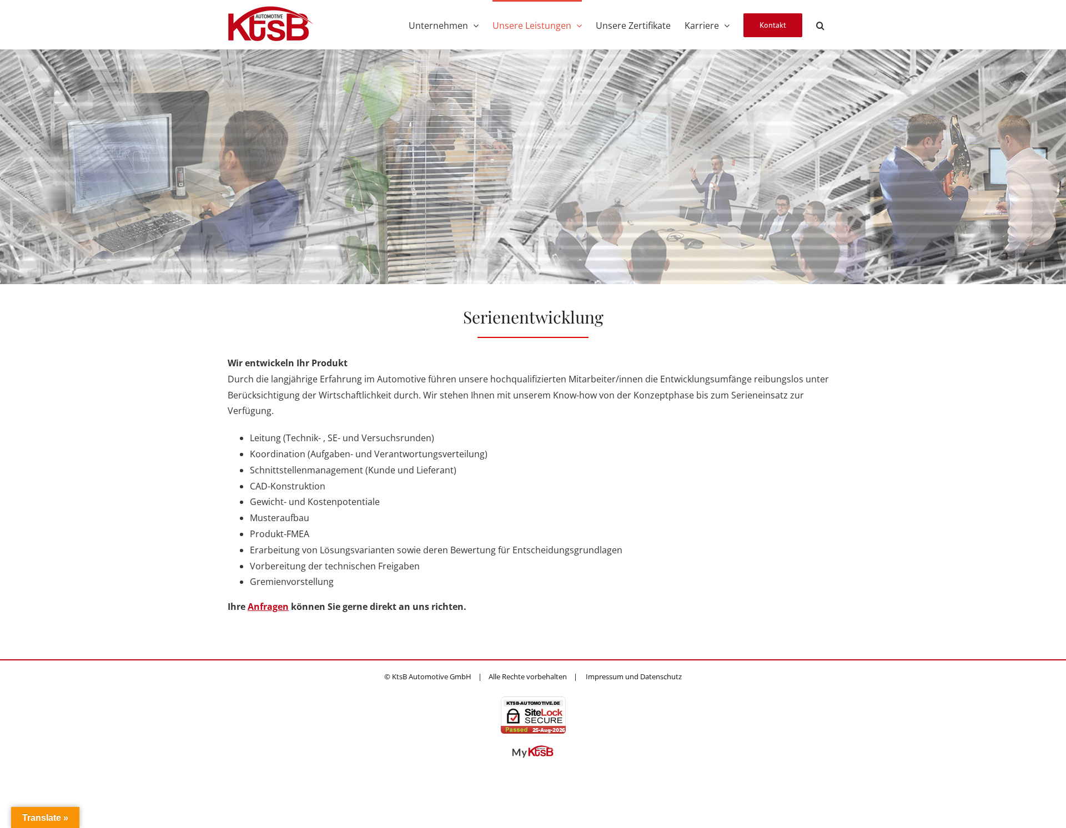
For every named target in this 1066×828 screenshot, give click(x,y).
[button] (820, 24)
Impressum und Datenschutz (634, 676)
